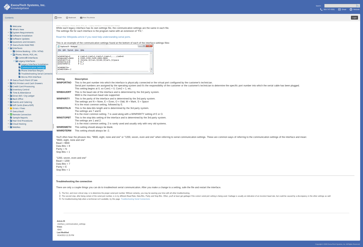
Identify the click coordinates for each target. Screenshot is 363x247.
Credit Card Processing (24, 86)
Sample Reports (20, 117)
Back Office (18, 99)
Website (356, 9)
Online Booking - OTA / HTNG (29, 51)
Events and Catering (22, 102)
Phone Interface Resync (32, 70)
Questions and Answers (24, 42)
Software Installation (22, 35)
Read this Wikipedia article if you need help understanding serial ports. (93, 36)
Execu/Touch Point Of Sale (25, 80)
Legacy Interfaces (26, 61)
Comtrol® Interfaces (28, 57)
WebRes (16, 127)
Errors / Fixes (19, 108)
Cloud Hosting (19, 124)
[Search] (358, 6)
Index (60, 18)
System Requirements (23, 32)
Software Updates (21, 38)
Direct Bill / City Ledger (24, 95)
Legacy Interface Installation (34, 64)
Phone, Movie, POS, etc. (27, 54)
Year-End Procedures (23, 120)
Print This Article (89, 18)
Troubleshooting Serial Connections (38, 73)
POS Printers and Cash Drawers (28, 83)
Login (354, 17)
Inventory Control (21, 89)
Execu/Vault (18, 111)
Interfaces (17, 48)
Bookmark (72, 18)
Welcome (17, 26)
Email (344, 9)
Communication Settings (33, 67)
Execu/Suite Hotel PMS (23, 45)
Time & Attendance (22, 92)
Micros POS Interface (31, 77)
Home (58, 26)
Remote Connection (22, 114)
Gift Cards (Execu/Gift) (23, 105)
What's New (18, 29)
